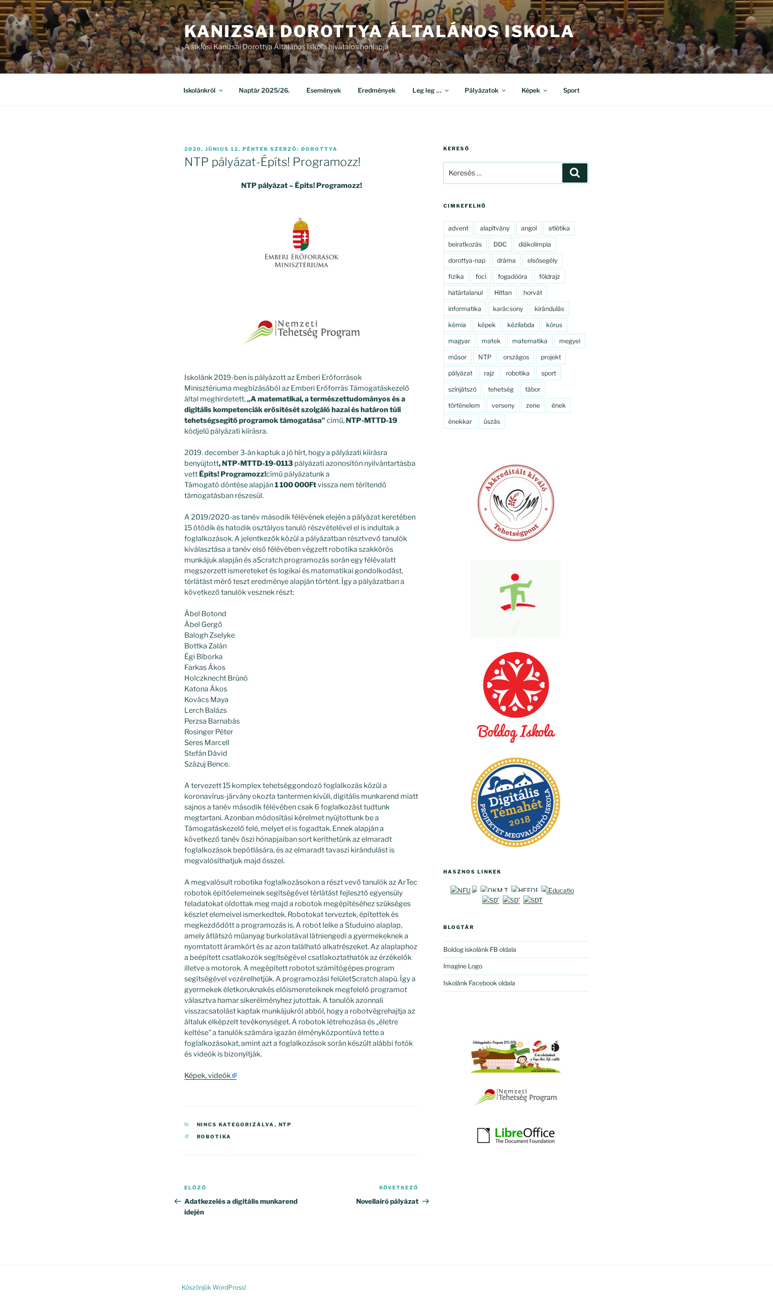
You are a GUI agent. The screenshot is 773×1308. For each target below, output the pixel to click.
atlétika (559, 228)
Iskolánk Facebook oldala (479, 983)
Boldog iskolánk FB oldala (479, 949)
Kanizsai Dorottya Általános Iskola (379, 31)
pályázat (460, 373)
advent (458, 228)
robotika (214, 1136)
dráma (506, 260)
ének (559, 405)
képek (487, 324)
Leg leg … (427, 90)
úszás (492, 421)
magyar (459, 341)
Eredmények (376, 90)
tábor (532, 389)
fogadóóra (512, 276)
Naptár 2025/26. (264, 90)
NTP (285, 1124)
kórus (554, 324)
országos (516, 357)
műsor (457, 357)
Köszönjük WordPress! (214, 1287)
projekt (551, 357)
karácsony (508, 308)
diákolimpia (534, 244)
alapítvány (495, 228)
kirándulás (549, 308)
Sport (571, 90)
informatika (464, 308)
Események (323, 90)
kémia (457, 324)
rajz (489, 373)
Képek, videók (207, 1075)
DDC (500, 244)
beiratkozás (465, 244)
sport (548, 373)
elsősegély (542, 260)
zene (533, 405)
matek (491, 341)
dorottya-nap (466, 260)
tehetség (501, 389)
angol (529, 228)
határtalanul (465, 292)
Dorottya (319, 149)
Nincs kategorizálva (236, 1124)
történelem (464, 405)
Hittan (503, 292)
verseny (503, 405)
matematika (530, 341)
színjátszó (462, 389)
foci (481, 276)
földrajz (549, 276)
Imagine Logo (462, 966)
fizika (456, 276)
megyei (569, 341)
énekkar (460, 421)
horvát (532, 292)
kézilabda (521, 324)
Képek (531, 90)
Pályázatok (481, 90)
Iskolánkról (199, 90)
